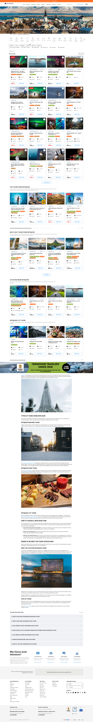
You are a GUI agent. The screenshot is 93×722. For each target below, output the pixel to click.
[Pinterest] (78, 692)
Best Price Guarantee (13, 695)
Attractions (27, 693)
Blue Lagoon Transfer (29, 692)
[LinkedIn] (73, 692)
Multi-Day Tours (42, 689)
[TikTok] (71, 692)
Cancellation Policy (13, 692)
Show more (46, 182)
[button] (87, 4)
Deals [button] (60, 4)
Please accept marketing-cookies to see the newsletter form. (59, 672)
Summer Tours (42, 693)
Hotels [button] (38, 4)
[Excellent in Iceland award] (74, 709)
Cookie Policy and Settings (14, 701)
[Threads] (82, 692)
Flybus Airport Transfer (29, 690)
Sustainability (12, 689)
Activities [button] (28, 4)
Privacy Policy (12, 693)
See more (47, 274)
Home (11, 34)
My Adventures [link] (80, 4)
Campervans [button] (48, 4)
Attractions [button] (33, 4)
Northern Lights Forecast (29, 689)
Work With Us (54, 684)
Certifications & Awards (14, 687)
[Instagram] (69, 692)
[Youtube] (75, 692)
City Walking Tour (28, 463)
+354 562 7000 (13, 714)
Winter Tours (42, 695)
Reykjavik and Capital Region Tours (24, 34)
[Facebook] (67, 692)
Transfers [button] (43, 4)
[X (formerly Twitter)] (80, 692)
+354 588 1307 (42, 714)
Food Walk (27, 470)
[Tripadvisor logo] (68, 709)
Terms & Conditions (13, 690)
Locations (26, 695)
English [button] (69, 684)
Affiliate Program (13, 698)
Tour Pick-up (27, 684)
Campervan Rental (28, 687)
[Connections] (74, 713)
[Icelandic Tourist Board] (81, 709)
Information (12, 684)
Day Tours (15, 34)
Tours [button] (24, 4)
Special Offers (54, 1)
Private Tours (42, 690)
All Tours (41, 684)
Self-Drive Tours (42, 692)
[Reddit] (85, 692)
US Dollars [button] (70, 687)
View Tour (21, 83)
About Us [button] (54, 4)
